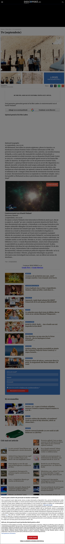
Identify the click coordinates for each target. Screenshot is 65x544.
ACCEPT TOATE (32, 537)
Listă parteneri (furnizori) (8, 533)
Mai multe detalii (47, 505)
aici (7, 514)
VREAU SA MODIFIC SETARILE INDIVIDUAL (32, 541)
